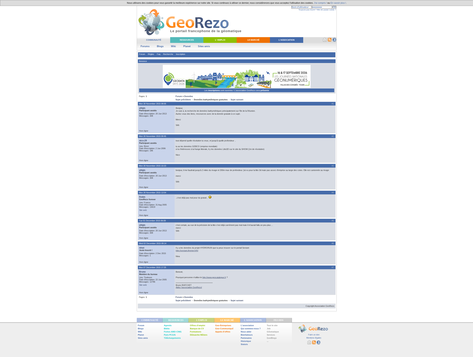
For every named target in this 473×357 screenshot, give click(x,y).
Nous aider (246, 332)
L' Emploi (220, 40)
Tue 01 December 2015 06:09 (152, 221)
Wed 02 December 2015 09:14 (152, 243)
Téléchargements (172, 338)
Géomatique (273, 332)
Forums (145, 46)
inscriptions (214, 90)
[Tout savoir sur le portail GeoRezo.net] (334, 41)
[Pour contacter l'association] (325, 41)
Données (188, 96)
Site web (143, 210)
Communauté (153, 40)
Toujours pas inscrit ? (308, 10)
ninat (141, 247)
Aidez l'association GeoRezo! (189, 287)
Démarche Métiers (198, 335)
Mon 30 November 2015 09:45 (152, 136)
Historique (246, 341)
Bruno (142, 272)
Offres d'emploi (197, 325)
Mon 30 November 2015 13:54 (152, 192)
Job (268, 328)
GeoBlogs (272, 338)
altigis (142, 108)
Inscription (180, 54)
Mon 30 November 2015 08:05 (152, 104)
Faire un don (313, 335)
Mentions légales (313, 338)
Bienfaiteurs (247, 335)
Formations (195, 332)
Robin (142, 197)
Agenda (167, 325)
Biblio (167, 328)
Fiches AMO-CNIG (173, 332)
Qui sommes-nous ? (251, 328)
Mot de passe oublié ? (326, 10)
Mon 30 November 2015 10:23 (152, 166)
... (267, 341)
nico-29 (143, 140)
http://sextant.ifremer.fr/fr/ (187, 250)
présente (265, 90)
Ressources (187, 40)
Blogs (160, 46)
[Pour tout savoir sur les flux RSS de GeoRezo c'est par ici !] (330, 41)
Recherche (168, 54)
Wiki (173, 46)
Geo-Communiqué (224, 328)
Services (271, 335)
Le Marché (253, 40)
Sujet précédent (183, 99)
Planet (186, 46)
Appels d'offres (222, 332)
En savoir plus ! (338, 3)
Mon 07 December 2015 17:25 (152, 267)
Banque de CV (197, 328)
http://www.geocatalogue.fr (214, 277)
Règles (151, 54)
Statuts (244, 344)
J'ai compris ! (320, 3)
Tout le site (272, 325)
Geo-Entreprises (223, 325)
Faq (158, 54)
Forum (142, 54)
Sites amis (204, 46)
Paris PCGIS (170, 335)
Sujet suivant (237, 99)
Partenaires (246, 338)
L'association (247, 325)
